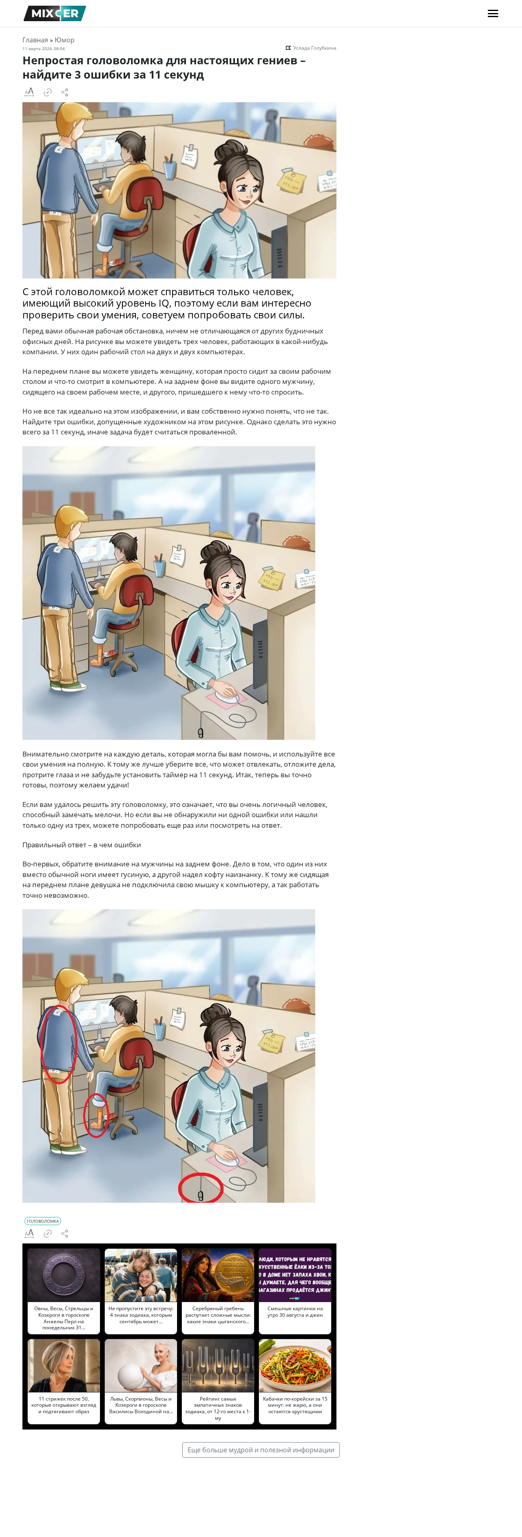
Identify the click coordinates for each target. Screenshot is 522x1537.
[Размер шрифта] (28, 92)
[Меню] (493, 13)
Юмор (65, 39)
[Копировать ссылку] (47, 92)
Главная (35, 39)
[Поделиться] (64, 92)
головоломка (43, 1221)
